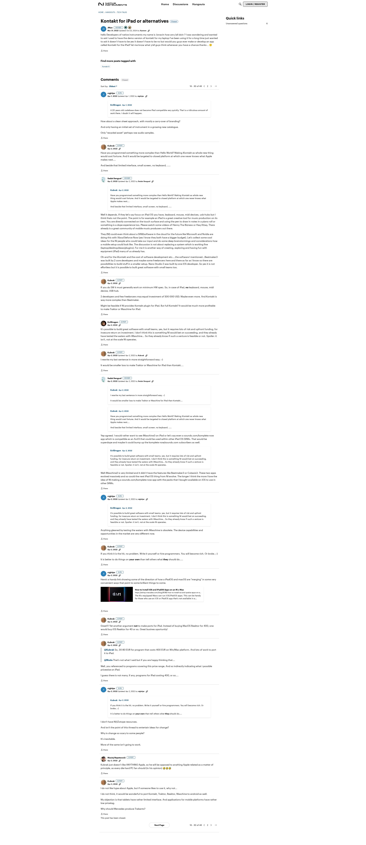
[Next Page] (211, 86)
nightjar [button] (111, 93)
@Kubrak (109, 649)
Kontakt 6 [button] (105, 66)
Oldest (112, 86)
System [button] (143, 30)
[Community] (112, 4)
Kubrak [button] (111, 145)
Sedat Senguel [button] (115, 178)
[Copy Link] (148, 30)
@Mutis (108, 660)
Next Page (159, 825)
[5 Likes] (130, 27)
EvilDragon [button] (115, 105)
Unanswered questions (247, 23)
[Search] (240, 4)
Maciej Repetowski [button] (117, 757)
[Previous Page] (204, 86)
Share (104, 51)
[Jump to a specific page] (215, 86)
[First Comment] (126, 27)
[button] (103, 29)
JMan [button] (110, 27)
